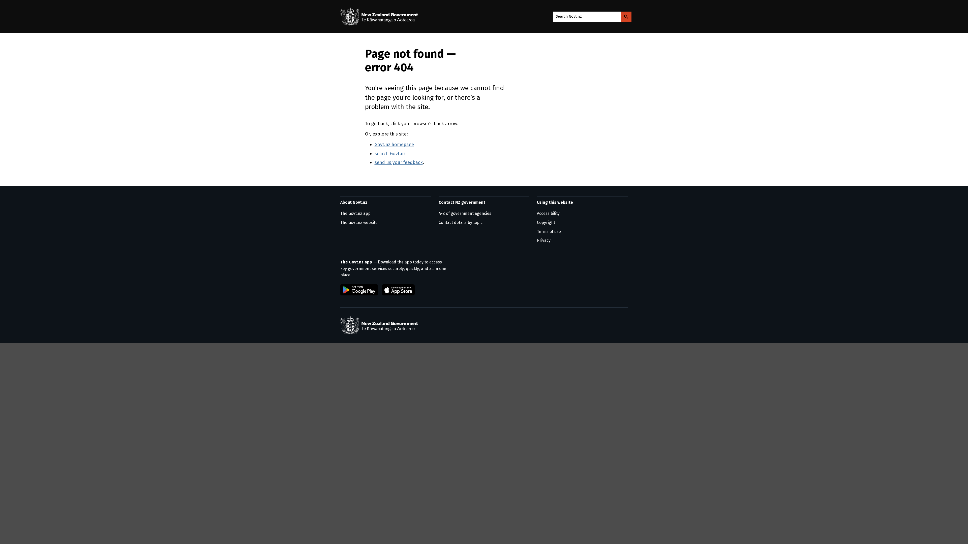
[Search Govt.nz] (626, 17)
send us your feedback (399, 162)
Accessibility (548, 213)
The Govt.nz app (355, 213)
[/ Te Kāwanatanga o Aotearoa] (380, 17)
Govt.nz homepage (394, 144)
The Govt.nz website (359, 222)
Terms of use (549, 231)
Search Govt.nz (569, 16)
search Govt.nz (390, 153)
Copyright (546, 222)
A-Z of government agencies (465, 213)
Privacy (544, 240)
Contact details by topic (460, 222)
